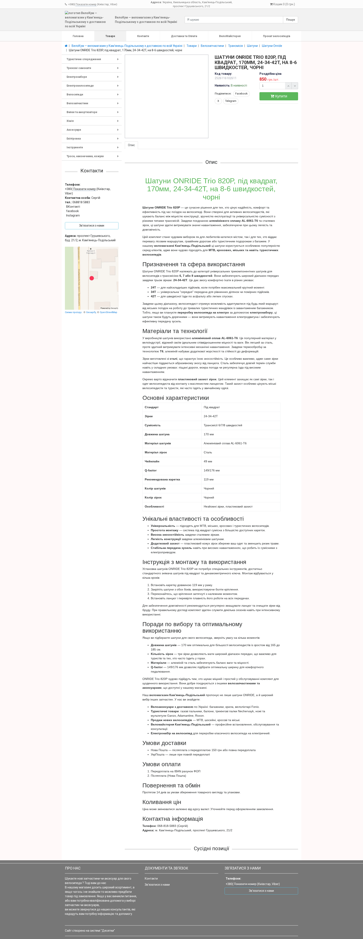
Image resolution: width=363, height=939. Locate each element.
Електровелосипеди (93, 87)
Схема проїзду (73, 312)
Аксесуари (93, 131)
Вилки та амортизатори (93, 113)
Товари (110, 36)
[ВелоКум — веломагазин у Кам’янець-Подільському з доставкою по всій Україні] (91, 278)
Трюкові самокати (93, 69)
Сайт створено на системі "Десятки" (90, 930)
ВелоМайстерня (230, 36)
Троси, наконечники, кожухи (93, 158)
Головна (78, 36)
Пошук (290, 19)
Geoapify (91, 312)
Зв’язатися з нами (157, 884)
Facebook (241, 93)
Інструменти (93, 149)
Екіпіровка (93, 140)
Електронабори (93, 78)
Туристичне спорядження (93, 61)
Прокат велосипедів (276, 36)
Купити (280, 96)
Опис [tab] (131, 145)
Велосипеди (93, 96)
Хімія (93, 122)
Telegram (230, 100)
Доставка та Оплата (184, 36)
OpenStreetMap (108, 312)
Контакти (143, 36)
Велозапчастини (93, 105)
